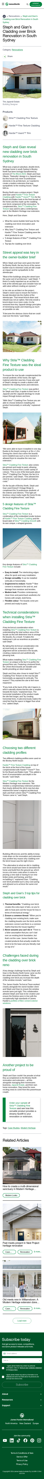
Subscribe (22, 1384)
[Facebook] (25, 1440)
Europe (36, 1424)
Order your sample (18, 1103)
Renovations (14, 16)
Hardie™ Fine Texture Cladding (18, 519)
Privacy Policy (13, 1370)
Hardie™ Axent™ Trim (25, 197)
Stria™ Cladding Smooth (25, 521)
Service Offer (22, 1457)
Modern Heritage (28, 1128)
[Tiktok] (19, 1440)
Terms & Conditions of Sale (22, 1453)
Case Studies (14, 1128)
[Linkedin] (12, 1440)
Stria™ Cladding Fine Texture (15, 389)
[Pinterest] (32, 1440)
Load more (21, 1321)
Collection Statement (35, 1368)
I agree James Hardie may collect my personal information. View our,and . (24, 1368)
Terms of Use (24, 1368)
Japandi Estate (17, 1085)
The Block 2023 (19, 174)
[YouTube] (5, 1440)
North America (11, 1424)
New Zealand (25, 1424)
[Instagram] (39, 1440)
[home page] (12, 6)
